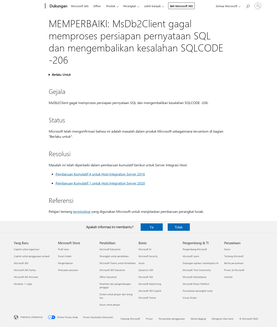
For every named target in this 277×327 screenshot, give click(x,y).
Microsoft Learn (191, 256)
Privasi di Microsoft (234, 270)
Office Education (108, 277)
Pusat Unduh (64, 256)
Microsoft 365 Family (25, 270)
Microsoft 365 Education (112, 270)
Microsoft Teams (147, 297)
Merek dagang (198, 318)
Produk (110, 6)
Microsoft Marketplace (194, 277)
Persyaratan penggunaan (172, 318)
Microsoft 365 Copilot (149, 290)
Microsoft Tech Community (197, 270)
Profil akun (63, 249)
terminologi (81, 211)
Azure (141, 263)
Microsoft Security (148, 256)
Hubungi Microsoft (130, 318)
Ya (151, 227)
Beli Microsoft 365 (181, 6)
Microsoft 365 (80, 6)
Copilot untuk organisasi (26, 249)
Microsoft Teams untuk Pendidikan (118, 263)
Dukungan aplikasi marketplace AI (200, 263)
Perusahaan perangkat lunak (198, 290)
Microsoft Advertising (149, 283)
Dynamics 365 (145, 270)
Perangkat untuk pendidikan (114, 256)
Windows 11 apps (23, 283)
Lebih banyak (152, 6)
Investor (228, 277)
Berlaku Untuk (61, 74)
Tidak (179, 227)
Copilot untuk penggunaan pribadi (32, 256)
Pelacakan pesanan (68, 270)
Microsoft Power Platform (196, 283)
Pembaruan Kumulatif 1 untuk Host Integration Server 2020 (100, 183)
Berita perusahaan (233, 263)
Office (97, 6)
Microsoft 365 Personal (26, 277)
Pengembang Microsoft (195, 249)
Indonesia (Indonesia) (31, 317)
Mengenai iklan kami (223, 318)
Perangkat (129, 6)
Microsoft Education (110, 249)
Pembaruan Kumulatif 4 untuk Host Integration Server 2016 (100, 174)
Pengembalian (65, 263)
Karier (227, 249)
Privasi (149, 318)
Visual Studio (189, 297)
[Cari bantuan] (247, 5)
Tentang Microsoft (233, 256)
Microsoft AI (144, 249)
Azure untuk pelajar (110, 304)
